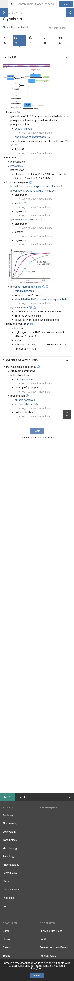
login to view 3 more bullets (37, 383)
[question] (66, 140)
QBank (6, 939)
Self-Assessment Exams (54, 947)
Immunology (10, 839)
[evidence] (12, 145)
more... (7, 906)
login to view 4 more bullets (37, 227)
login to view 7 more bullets (37, 132)
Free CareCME (48, 955)
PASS (43, 939)
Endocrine (8, 897)
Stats (6, 881)
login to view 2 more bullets (37, 198)
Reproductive (10, 873)
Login (66, 4)
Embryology (9, 831)
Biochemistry (10, 823)
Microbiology (10, 848)
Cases (6, 947)
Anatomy (8, 815)
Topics (6, 955)
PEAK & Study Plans (51, 930)
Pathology (8, 856)
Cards (6, 930)
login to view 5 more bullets (37, 153)
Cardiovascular (11, 889)
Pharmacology (11, 864)
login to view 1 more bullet (36, 215)
